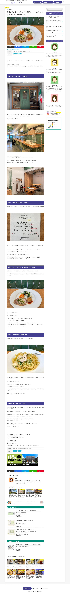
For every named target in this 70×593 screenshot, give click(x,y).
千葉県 (14, 51)
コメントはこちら (58, 2)
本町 (20, 51)
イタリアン (7, 7)
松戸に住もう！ (33, 591)
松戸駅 (30, 51)
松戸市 (17, 51)
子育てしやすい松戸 (37, 2)
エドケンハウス (27, 588)
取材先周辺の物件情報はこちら (13, 49)
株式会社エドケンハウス (48, 2)
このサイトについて (44, 588)
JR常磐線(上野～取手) (25, 51)
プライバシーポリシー (36, 588)
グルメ (20, 53)
